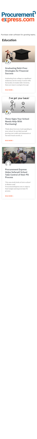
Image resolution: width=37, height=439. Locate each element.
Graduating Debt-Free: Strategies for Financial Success (16, 71)
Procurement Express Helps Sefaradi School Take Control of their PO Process (17, 173)
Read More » (9, 90)
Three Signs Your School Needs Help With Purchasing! (17, 121)
